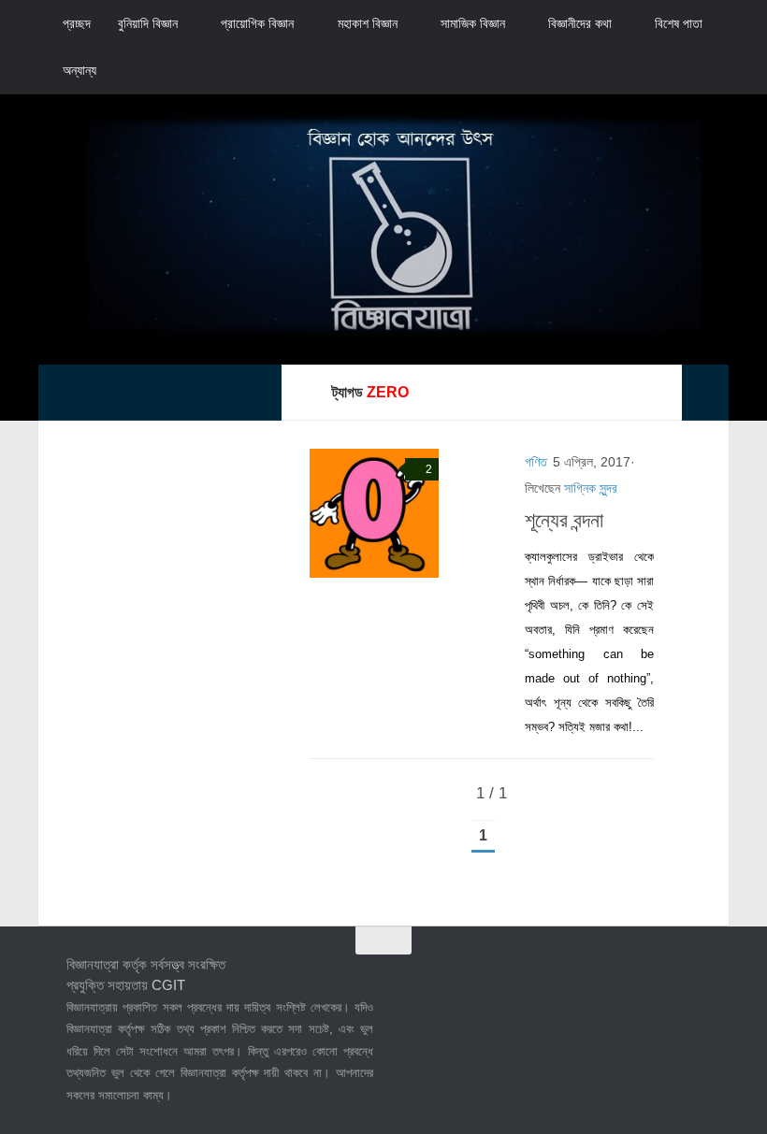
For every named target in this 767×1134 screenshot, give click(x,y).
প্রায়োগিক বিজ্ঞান (257, 23)
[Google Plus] (654, 978)
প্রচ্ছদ (77, 23)
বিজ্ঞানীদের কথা (580, 23)
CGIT (168, 985)
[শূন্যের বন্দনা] (374, 513)
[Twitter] (620, 978)
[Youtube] (687, 978)
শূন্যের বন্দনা (564, 520)
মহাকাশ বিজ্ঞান (368, 23)
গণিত (536, 461)
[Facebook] (586, 978)
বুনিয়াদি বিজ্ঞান (148, 23)
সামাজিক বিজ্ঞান (473, 23)
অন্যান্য (79, 70)
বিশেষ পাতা (678, 23)
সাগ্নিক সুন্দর (590, 488)
